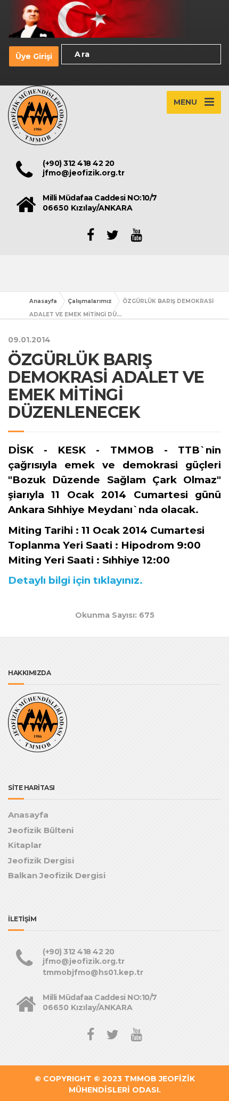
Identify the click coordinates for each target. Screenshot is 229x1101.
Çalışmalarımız (90, 301)
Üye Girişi (33, 56)
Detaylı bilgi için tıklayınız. (75, 580)
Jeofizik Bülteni (40, 830)
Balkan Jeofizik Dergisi (56, 875)
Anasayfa (43, 301)
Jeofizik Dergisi (41, 860)
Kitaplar (25, 845)
